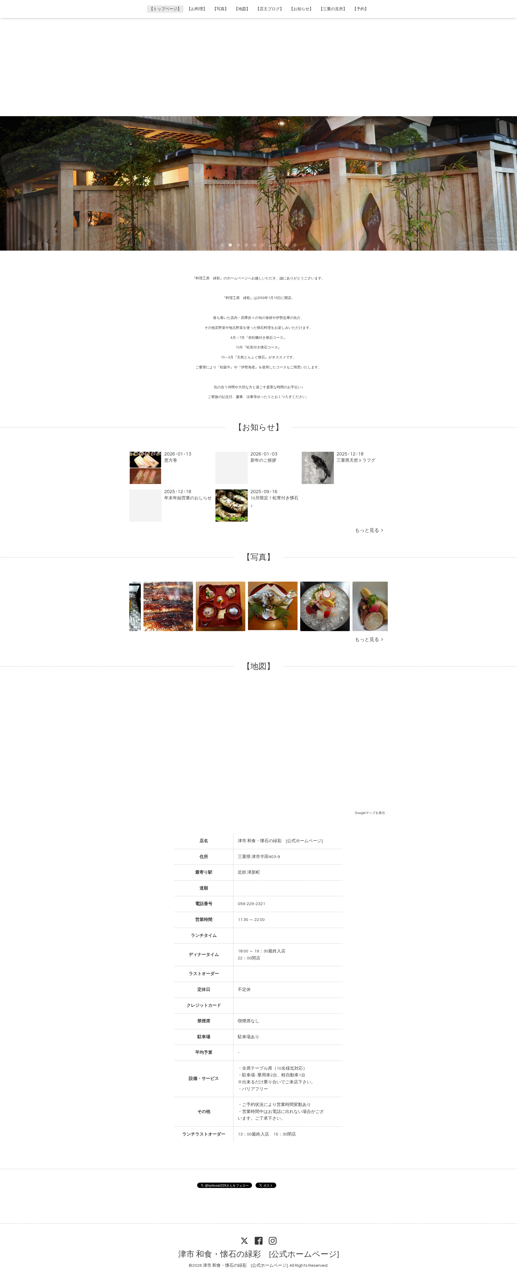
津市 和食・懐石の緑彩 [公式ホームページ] (258, 1254)
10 (295, 245)
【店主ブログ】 (270, 9)
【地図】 (242, 9)
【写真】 (220, 9)
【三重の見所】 (333, 9)
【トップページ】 (165, 9)
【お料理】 (197, 9)
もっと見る (368, 530)
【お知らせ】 (301, 9)
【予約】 (360, 9)
